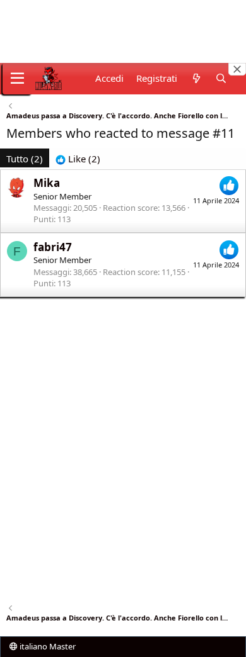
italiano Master (47, 646)
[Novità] (196, 78)
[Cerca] (221, 78)
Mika (46, 183)
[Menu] (17, 78)
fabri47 (52, 247)
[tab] (78, 159)
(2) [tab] (24, 158)
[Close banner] (237, 69)
